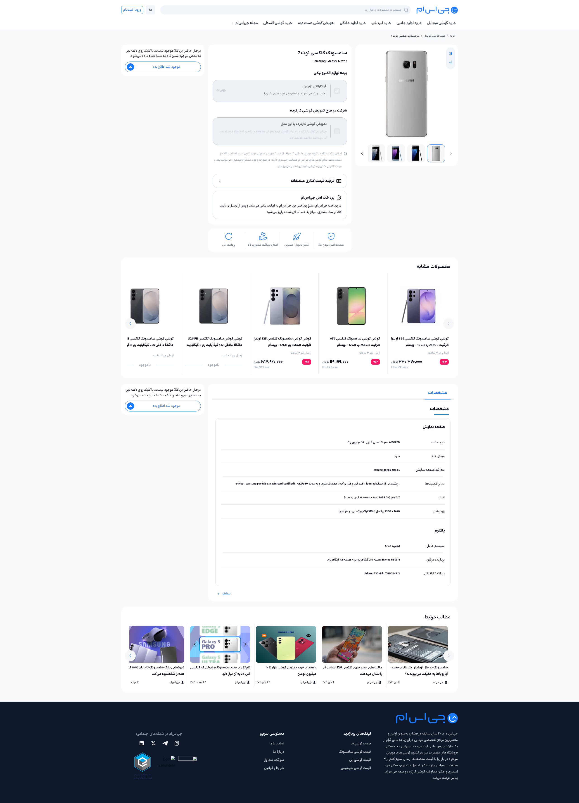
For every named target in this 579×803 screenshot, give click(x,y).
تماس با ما (276, 743)
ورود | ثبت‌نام (132, 9)
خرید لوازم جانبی (409, 23)
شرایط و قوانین (274, 768)
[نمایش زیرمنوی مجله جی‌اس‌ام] (232, 23)
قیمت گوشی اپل (360, 760)
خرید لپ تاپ (381, 23)
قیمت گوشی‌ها (361, 743)
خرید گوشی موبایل (441, 23)
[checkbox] (337, 91)
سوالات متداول (274, 760)
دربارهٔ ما (278, 751)
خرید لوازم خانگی (353, 23)
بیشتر (226, 593)
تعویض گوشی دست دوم (316, 23)
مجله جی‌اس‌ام (246, 23)
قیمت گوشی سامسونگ (355, 751)
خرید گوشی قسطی (277, 23)
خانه (452, 36)
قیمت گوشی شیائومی (356, 768)
